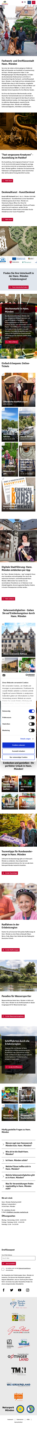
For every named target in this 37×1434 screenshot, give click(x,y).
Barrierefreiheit (18, 1422)
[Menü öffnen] (33, 2)
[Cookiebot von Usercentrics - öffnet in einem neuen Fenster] (26, 675)
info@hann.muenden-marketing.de (17, 1212)
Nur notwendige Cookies (18, 757)
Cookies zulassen (18, 745)
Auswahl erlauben (18, 751)
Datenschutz (20, 1419)
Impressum (10, 1419)
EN (25, 2)
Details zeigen (25, 739)
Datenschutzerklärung (25, 1268)
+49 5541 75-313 (9, 1210)
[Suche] (29, 2)
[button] (7, 180)
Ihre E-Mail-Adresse (7, 1255)
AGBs (28, 1419)
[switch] (32, 717)
